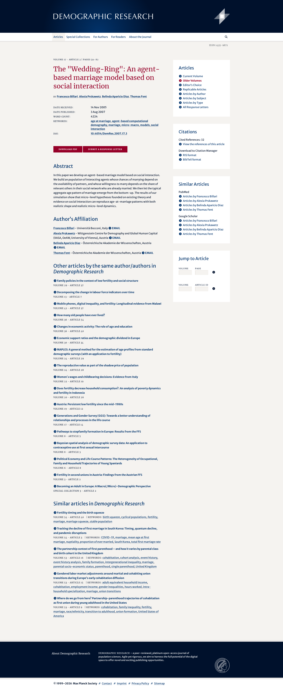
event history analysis (67, 562)
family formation (93, 562)
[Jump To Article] (213, 272)
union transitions (110, 591)
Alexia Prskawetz (90, 96)
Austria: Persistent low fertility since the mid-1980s (90, 404)
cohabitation (111, 557)
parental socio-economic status (73, 566)
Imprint (122, 683)
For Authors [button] (100, 36)
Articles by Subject (194, 98)
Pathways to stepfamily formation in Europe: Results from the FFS (99, 431)
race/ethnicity (75, 611)
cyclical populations (133, 517)
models (145, 125)
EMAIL (116, 228)
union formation (126, 611)
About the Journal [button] (140, 36)
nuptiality (72, 541)
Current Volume (193, 76)
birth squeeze (111, 517)
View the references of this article (204, 144)
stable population (101, 521)
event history (149, 557)
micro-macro (130, 125)
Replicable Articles (194, 89)
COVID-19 (107, 537)
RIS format (189, 155)
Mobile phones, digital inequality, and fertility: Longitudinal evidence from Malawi (109, 303)
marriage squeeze (77, 521)
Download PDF (68, 149)
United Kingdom (146, 566)
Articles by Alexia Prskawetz (200, 200)
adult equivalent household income (124, 582)
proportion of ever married (96, 541)
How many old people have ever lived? (81, 315)
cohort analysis (129, 557)
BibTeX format (192, 159)
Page (198, 268)
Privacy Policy (140, 683)
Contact (107, 683)
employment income (84, 586)
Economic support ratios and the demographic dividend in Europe (98, 338)
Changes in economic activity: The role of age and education (94, 326)
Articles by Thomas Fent (198, 209)
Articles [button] (58, 36)
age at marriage (101, 121)
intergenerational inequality (123, 562)
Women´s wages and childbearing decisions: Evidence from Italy (97, 376)
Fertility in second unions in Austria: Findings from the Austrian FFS (99, 474)
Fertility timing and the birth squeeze (80, 512)
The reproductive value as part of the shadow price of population (97, 365)
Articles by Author (194, 93)
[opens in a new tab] (222, 665)
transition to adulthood (100, 611)
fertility (152, 517)
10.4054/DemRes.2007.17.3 (109, 133)
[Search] (226, 37)
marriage (114, 125)
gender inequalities (111, 586)
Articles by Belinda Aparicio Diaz (203, 205)
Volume (184, 268)
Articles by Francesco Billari (200, 196)
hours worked (133, 586)
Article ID (201, 285)
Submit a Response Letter (105, 149)
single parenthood (122, 566)
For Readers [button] (118, 36)
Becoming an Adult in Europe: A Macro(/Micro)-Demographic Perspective (104, 486)
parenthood (102, 566)
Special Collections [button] (78, 36)
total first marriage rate (146, 541)
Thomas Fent (138, 96)
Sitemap (159, 683)
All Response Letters (195, 107)
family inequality (129, 607)
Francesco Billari (67, 96)
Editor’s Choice (192, 85)
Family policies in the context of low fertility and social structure (97, 280)
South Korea (122, 541)
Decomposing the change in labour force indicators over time (95, 292)
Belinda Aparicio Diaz (115, 96)
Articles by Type (193, 102)
